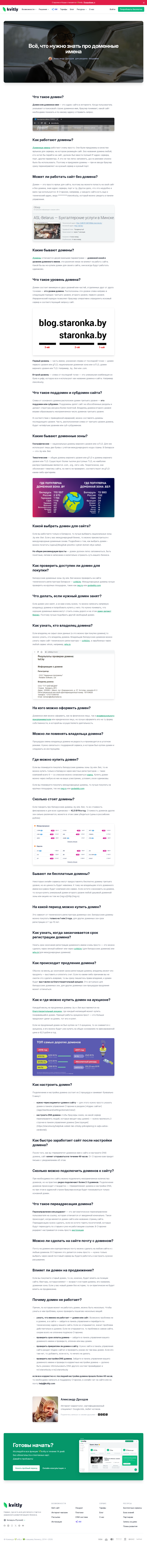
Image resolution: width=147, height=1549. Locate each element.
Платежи (79, 1512)
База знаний (128, 1512)
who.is (67, 644)
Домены (37, 258)
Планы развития (130, 1526)
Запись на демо (130, 1522)
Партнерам (128, 1517)
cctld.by (77, 582)
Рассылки (55, 1517)
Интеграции (56, 1522)
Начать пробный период (26, 1468)
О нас (91, 9)
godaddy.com (94, 585)
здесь (90, 774)
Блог (72, 9)
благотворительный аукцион (47, 1011)
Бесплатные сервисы (132, 1508)
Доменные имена (41, 147)
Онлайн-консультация (54, 1468)
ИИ (56, 9)
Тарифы (63, 9)
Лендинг (79, 1508)
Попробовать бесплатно (131, 9)
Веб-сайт (55, 1508)
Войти (112, 9)
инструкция (78, 1230)
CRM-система (81, 1517)
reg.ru (80, 585)
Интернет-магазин (59, 1512)
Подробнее (89, 2)
